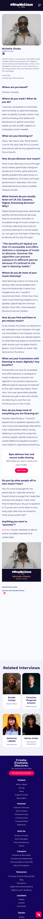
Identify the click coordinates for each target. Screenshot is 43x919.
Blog (22, 880)
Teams (21, 846)
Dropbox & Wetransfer (21, 855)
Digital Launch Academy (21, 890)
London (21, 903)
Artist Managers (21, 839)
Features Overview (21, 808)
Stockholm (21, 906)
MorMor (6, 530)
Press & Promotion (21, 842)
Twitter (21, 917)
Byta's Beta (21, 798)
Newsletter (21, 883)
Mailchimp (21, 825)
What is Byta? (21, 784)
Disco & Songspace (22, 865)
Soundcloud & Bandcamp (21, 859)
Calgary (21, 899)
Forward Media (21, 821)
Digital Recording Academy (21, 887)
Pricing (21, 788)
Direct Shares (21, 811)
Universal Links (21, 818)
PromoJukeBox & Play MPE (21, 862)
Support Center (21, 795)
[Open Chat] (39, 914)
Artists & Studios (21, 836)
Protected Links (21, 814)
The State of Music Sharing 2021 (21, 876)
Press (21, 791)
